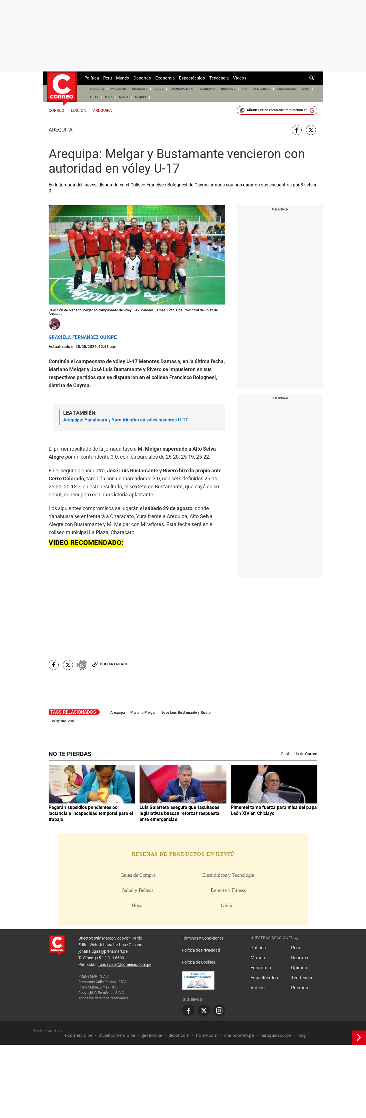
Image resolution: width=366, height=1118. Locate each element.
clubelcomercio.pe (117, 1035)
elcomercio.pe (78, 1035)
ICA (244, 88)
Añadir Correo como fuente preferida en (277, 110)
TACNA (124, 97)
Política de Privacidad (201, 950)
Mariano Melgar (143, 713)
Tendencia (219, 78)
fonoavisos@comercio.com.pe (124, 964)
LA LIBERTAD (262, 88)
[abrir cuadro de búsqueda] (312, 78)
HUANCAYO (207, 88)
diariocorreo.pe (239, 1035)
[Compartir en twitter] (311, 130)
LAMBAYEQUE (286, 88)
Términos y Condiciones (203, 938)
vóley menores (63, 721)
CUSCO (159, 88)
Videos (239, 78)
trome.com (206, 1035)
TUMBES (141, 97)
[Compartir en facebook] (297, 130)
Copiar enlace (114, 664)
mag (301, 1035)
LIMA (305, 88)
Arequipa (61, 130)
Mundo (122, 78)
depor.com (179, 1035)
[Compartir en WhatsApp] (82, 665)
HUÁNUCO (228, 88)
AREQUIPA (97, 88)
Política (91, 78)
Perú (107, 78)
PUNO (109, 97)
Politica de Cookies (198, 962)
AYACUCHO (118, 88)
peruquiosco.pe (275, 1035)
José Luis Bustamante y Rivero (186, 713)
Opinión (299, 967)
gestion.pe (152, 1035)
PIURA (94, 97)
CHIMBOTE (140, 88)
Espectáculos (192, 78)
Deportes (142, 78)
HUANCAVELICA (181, 88)
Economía (165, 78)
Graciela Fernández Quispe (83, 337)
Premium (300, 987)
